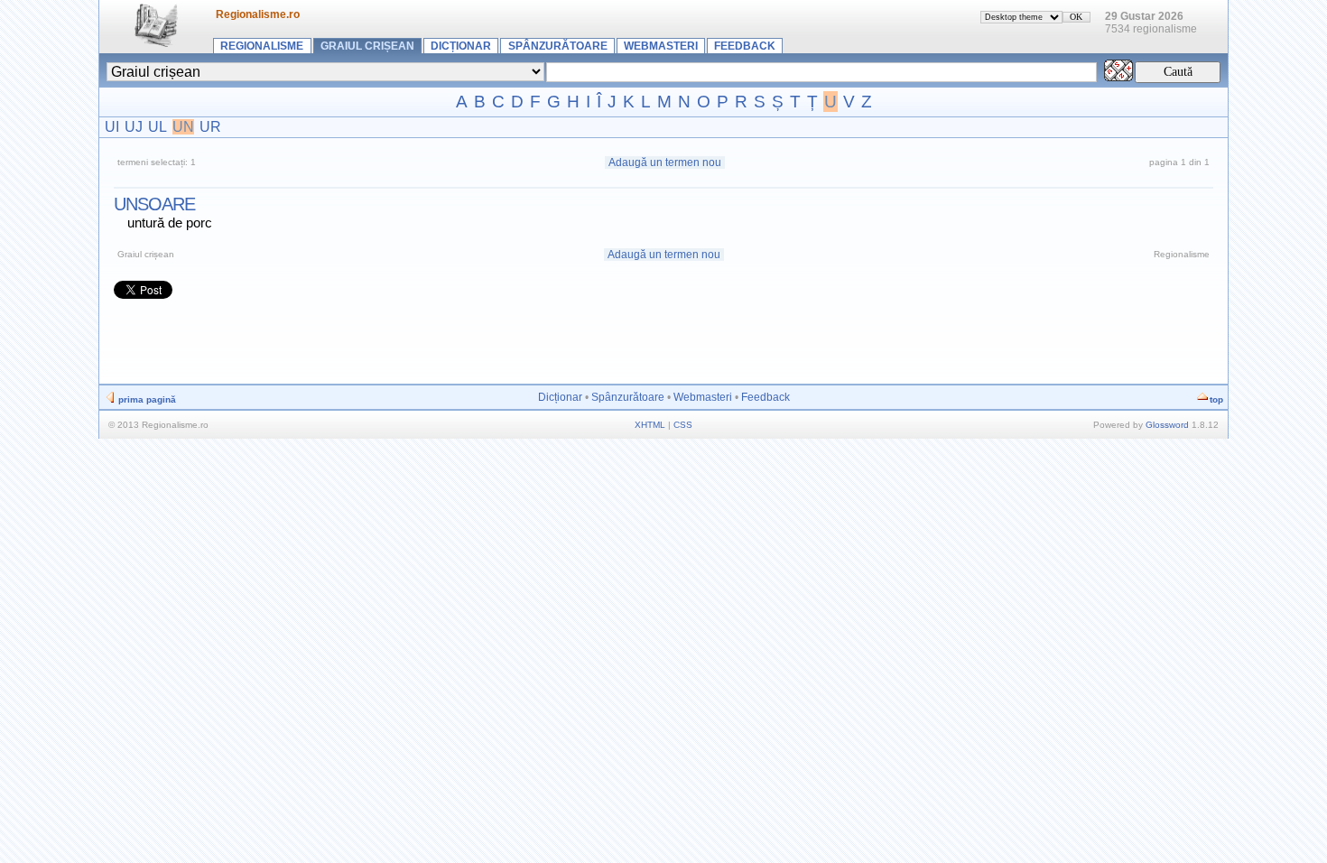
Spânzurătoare (558, 46)
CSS (682, 425)
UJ (134, 127)
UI (112, 127)
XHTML (650, 425)
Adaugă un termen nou (664, 162)
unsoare (154, 204)
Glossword (1167, 425)
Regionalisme (261, 46)
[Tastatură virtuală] (1118, 76)
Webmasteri (661, 46)
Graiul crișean (367, 46)
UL (157, 127)
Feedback (744, 46)
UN (183, 127)
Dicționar (461, 46)
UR (210, 127)
